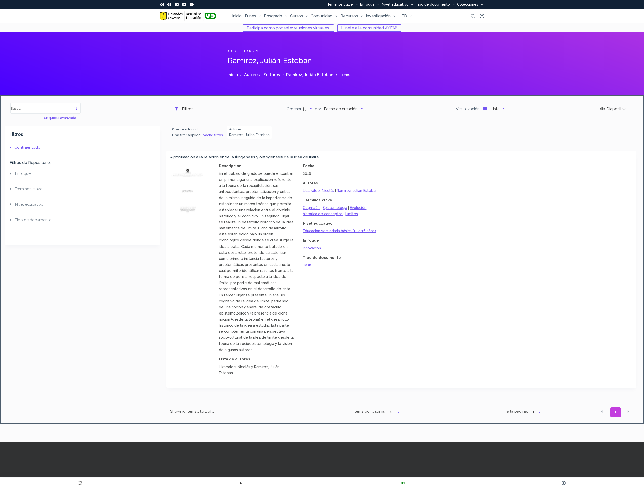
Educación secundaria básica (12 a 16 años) (339, 231)
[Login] (482, 16)
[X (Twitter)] (162, 4)
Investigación (378, 16)
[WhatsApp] (192, 4)
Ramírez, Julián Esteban (357, 190)
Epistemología (335, 207)
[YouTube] (184, 4)
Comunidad (321, 16)
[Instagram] (177, 4)
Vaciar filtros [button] (213, 135)
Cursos (296, 16)
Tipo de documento (433, 4)
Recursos (349, 16)
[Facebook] (169, 4)
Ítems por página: (369, 411)
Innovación (312, 248)
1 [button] (615, 412)
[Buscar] (473, 16)
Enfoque (367, 4)
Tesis (307, 265)
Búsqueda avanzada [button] (60, 118)
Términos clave (340, 4)
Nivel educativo (395, 4)
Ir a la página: (516, 411)
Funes (250, 16)
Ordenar (294, 108)
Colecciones (467, 4)
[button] (602, 412)
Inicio (237, 16)
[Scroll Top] (563, 483)
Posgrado (273, 16)
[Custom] (80, 483)
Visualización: (468, 108)
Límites (351, 214)
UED (402, 16)
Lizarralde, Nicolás (318, 190)
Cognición (311, 207)
